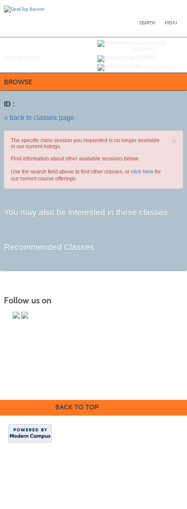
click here (142, 172)
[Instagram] (16, 315)
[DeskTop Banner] (24, 9)
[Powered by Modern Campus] (30, 433)
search (148, 23)
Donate (146, 57)
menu (171, 23)
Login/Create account (148, 46)
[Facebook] (24, 315)
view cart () (158, 67)
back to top (76, 407)
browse (18, 82)
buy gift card (22, 57)
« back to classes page (39, 117)
